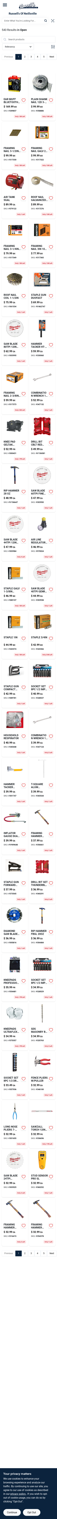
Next (52, 56)
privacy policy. (18, 1493)
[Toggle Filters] (53, 47)
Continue (12, 1512)
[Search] (46, 20)
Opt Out (31, 1512)
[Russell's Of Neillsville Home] (28, 6)
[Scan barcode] (52, 20)
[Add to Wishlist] (23, 100)
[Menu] (5, 5)
